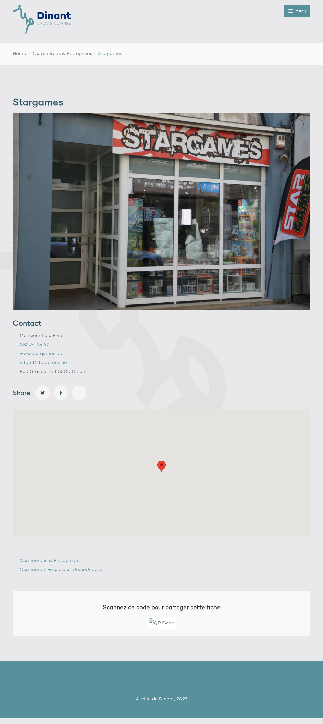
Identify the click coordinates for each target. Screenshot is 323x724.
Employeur (59, 569)
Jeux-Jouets (87, 569)
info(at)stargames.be (43, 362)
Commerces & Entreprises (62, 53)
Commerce (32, 569)
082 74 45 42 (34, 344)
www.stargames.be (41, 353)
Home (19, 53)
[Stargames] (42, 392)
